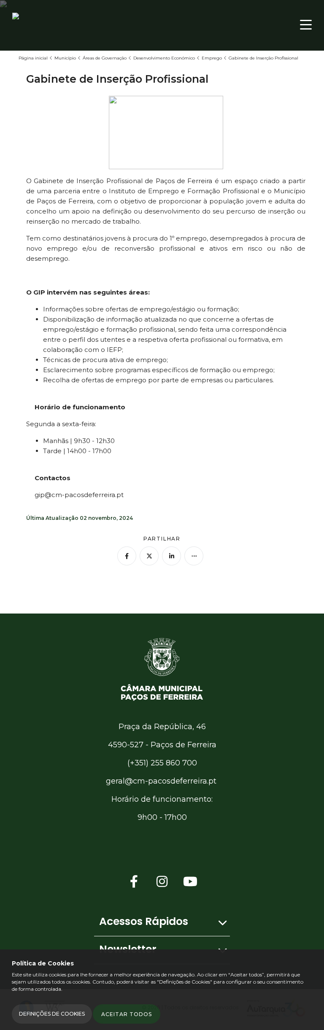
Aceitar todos (126, 1014)
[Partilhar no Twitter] (149, 555)
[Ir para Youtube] (190, 881)
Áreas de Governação (105, 58)
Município (65, 58)
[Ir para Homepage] (46, 25)
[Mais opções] (193, 555)
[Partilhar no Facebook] (126, 555)
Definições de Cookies (52, 1014)
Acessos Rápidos (143, 921)
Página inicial (33, 58)
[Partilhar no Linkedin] (171, 555)
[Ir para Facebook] (134, 881)
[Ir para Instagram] (162, 881)
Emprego (212, 58)
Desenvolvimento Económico (164, 58)
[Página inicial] (162, 668)
